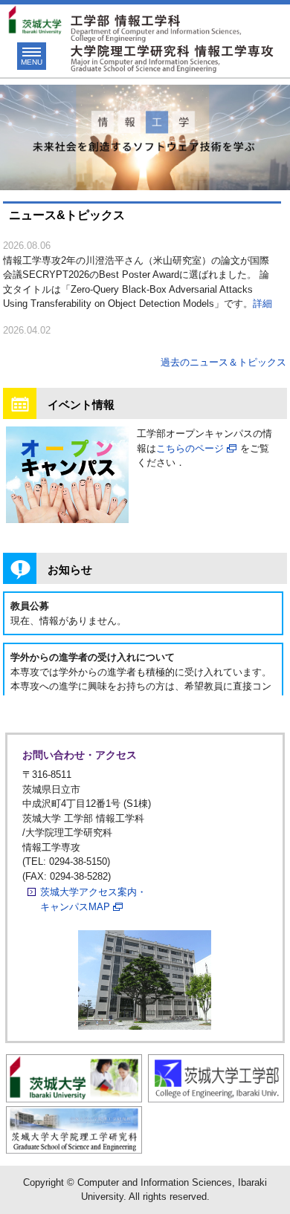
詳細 (262, 303)
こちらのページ (190, 448)
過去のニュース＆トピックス (223, 362)
